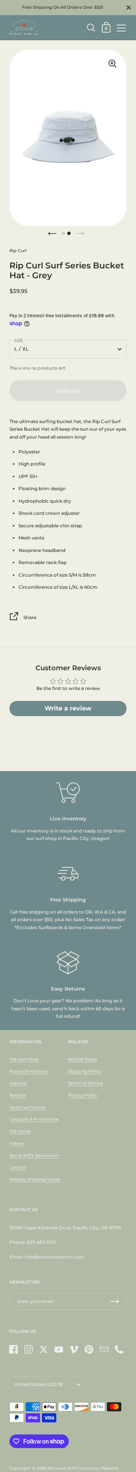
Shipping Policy (84, 1071)
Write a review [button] (68, 708)
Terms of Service (85, 1083)
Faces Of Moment (28, 1071)
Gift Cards (20, 1131)
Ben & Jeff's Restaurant (34, 1155)
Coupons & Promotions (34, 1119)
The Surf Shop (24, 1059)
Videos (16, 1143)
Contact (17, 1167)
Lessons (18, 1083)
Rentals (17, 1095)
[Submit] (114, 1301)
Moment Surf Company (73, 1468)
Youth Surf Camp (27, 1107)
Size (18, 340)
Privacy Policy (82, 1095)
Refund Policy (82, 1059)
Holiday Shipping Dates (34, 1179)
